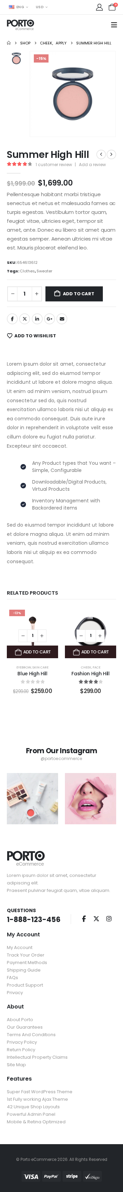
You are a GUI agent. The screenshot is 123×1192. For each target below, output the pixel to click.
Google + (49, 318)
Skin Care (40, 667)
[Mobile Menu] (116, 25)
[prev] (101, 154)
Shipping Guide (24, 970)
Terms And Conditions (31, 1034)
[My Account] (99, 7)
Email (61, 318)
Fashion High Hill (90, 673)
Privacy (15, 992)
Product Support (25, 985)
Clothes (27, 271)
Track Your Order (25, 955)
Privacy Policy (22, 1042)
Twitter (24, 318)
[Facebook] (84, 918)
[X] (96, 918)
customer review (54, 164)
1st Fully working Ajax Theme (37, 1099)
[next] (111, 154)
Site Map (16, 1064)
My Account (19, 947)
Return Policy (21, 1049)
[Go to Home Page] (9, 43)
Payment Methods (27, 962)
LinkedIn (37, 318)
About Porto (20, 1019)
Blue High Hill (32, 673)
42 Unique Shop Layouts (33, 1106)
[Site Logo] (20, 24)
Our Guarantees (25, 1027)
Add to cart (78, 293)
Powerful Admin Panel (31, 1114)
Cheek (86, 667)
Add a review (92, 164)
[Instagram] (109, 918)
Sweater (44, 271)
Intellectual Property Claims (37, 1057)
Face (96, 667)
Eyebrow (23, 667)
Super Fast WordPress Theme (39, 1091)
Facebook (12, 318)
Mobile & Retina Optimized (36, 1122)
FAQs (12, 977)
